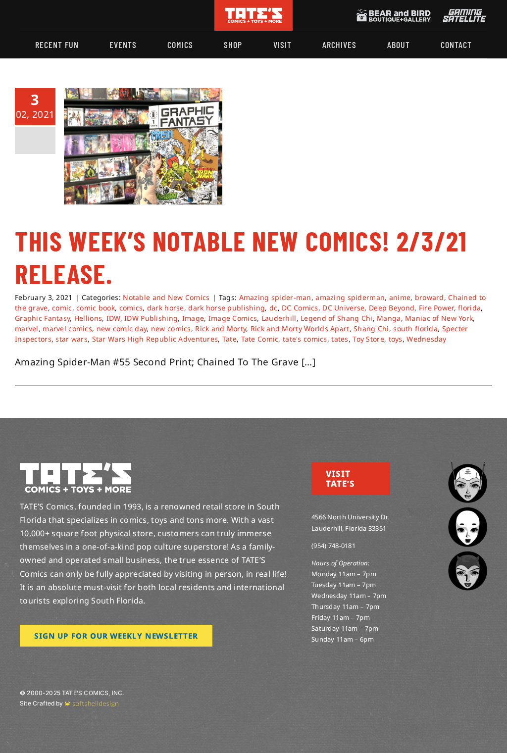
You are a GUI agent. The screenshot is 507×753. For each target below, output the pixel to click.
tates (339, 339)
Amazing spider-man (275, 297)
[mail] (102, 15)
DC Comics (300, 307)
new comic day (122, 328)
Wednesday (426, 339)
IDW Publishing (151, 318)
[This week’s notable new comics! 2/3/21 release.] (143, 146)
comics (131, 307)
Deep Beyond (391, 307)
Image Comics (232, 318)
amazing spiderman (350, 297)
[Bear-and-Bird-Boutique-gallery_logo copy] (393, 13)
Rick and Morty (220, 328)
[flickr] (71, 15)
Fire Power (436, 307)
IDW (113, 318)
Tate (229, 339)
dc (273, 307)
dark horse (165, 307)
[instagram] (23, 15)
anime (399, 297)
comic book (95, 307)
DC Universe (343, 307)
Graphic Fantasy (42, 318)
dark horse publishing (226, 307)
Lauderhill (279, 318)
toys (396, 339)
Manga (389, 318)
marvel (27, 328)
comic (62, 307)
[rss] (87, 15)
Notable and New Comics (166, 297)
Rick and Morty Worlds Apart (300, 328)
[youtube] (55, 15)
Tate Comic (260, 339)
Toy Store (368, 339)
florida (469, 307)
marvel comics (67, 328)
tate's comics (305, 339)
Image (193, 318)
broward (429, 297)
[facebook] (39, 15)
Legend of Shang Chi (336, 318)
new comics (171, 328)
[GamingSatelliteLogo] (462, 13)
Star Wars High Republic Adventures (155, 339)
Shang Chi (371, 328)
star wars (71, 339)
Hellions (88, 318)
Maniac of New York (439, 318)
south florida (415, 328)
